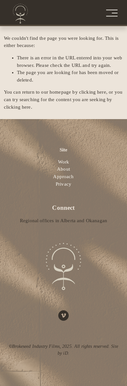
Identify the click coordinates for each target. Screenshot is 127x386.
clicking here (92, 92)
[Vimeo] (63, 315)
